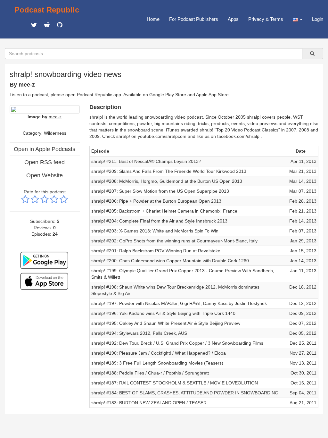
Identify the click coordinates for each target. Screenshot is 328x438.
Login (317, 19)
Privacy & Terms (265, 19)
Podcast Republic (46, 9)
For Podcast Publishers (193, 19)
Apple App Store (212, 94)
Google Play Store (167, 94)
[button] (297, 19)
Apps (233, 19)
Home (153, 19)
